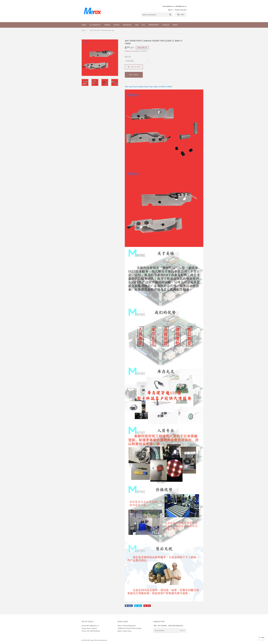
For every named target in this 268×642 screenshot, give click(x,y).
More (175, 25)
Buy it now (133, 75)
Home (84, 25)
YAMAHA (107, 25)
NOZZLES (165, 25)
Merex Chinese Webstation (127, 625)
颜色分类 (128, 57)
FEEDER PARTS (154, 25)
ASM (136, 25)
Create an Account (180, 10)
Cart (182, 14)
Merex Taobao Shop (124, 631)
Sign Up (182, 630)
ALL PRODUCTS (95, 25)
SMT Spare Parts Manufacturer (97, 640)
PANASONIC (127, 25)
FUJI (143, 25)
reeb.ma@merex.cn (92, 625)
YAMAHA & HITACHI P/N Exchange (129, 628)
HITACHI (116, 25)
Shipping (128, 51)
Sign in (170, 10)
